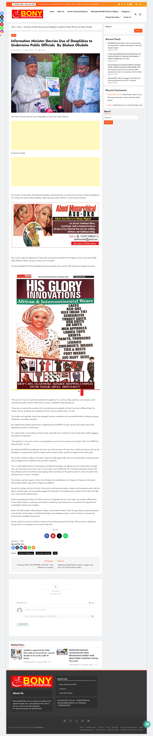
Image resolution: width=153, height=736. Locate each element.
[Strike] (34, 616)
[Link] (49, 616)
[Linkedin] (21, 547)
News (14, 35)
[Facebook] (13, 547)
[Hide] (1, 35)
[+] (55, 616)
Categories (125, 11)
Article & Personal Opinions (77, 11)
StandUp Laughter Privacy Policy (132, 730)
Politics (101, 727)
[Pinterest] (25, 547)
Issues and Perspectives (129, 727)
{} (52, 616)
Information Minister (43, 553)
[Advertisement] (55, 135)
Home (52, 11)
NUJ (55, 553)
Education (115, 727)
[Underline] (31, 616)
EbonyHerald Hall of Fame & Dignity (104, 11)
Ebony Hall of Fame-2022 (68, 684)
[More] (33, 547)
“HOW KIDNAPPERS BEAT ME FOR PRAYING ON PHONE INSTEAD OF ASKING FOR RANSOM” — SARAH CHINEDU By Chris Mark (124, 56)
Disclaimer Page (113, 730)
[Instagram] (2, 31)
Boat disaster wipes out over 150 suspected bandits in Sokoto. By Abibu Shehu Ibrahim (124, 97)
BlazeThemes (39, 727)
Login (92, 603)
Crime (108, 727)
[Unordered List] (40, 616)
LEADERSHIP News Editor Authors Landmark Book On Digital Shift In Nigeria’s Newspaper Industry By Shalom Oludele (125, 45)
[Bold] (26, 616)
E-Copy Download (112, 17)
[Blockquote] (43, 616)
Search (108, 26)
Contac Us (127, 17)
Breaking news (91, 727)
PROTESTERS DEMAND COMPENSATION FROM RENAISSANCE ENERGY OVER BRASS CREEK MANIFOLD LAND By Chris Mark (83, 655)
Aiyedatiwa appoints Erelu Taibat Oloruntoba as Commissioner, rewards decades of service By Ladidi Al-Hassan (39, 654)
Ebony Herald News (87, 730)
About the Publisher (66, 693)
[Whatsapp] (29, 547)
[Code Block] (46, 616)
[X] (17, 547)
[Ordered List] (37, 616)
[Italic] (29, 616)
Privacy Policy (100, 730)
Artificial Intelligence (26, 553)
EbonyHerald (17, 50)
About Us (60, 11)
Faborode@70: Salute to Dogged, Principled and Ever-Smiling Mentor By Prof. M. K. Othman (70, 4)
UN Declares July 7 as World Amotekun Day (128, 105)
